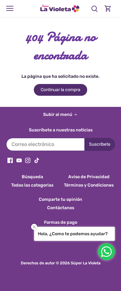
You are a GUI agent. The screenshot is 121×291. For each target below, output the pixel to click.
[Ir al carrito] (108, 8)
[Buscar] (94, 8)
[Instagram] (27, 160)
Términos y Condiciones (89, 185)
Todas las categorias (32, 185)
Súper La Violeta (86, 263)
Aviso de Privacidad (89, 176)
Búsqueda (32, 176)
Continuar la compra (60, 89)
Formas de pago (60, 222)
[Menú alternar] (9, 8)
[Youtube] (19, 160)
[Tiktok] (36, 160)
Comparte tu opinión (60, 199)
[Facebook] (10, 160)
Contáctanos (60, 207)
